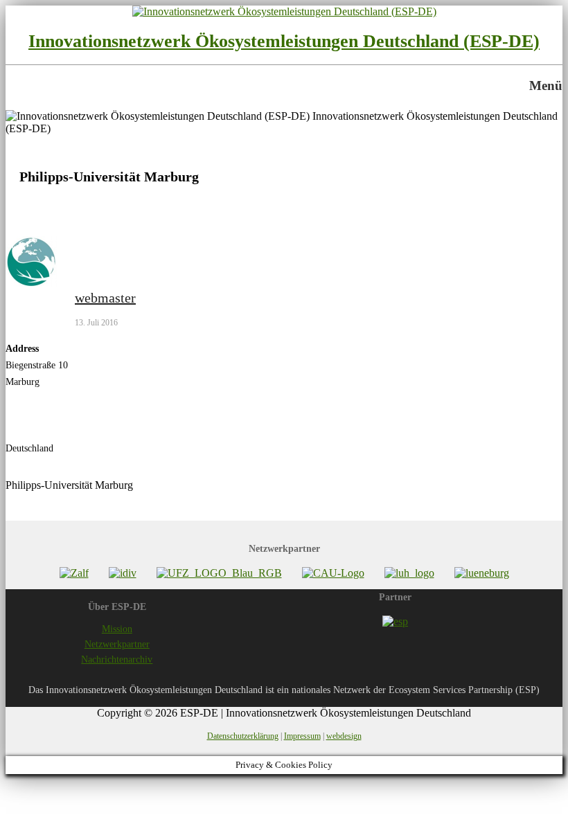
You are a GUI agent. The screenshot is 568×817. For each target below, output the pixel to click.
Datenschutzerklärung (242, 736)
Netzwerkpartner (117, 644)
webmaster (105, 297)
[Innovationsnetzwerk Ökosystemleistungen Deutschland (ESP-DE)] (284, 11)
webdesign (344, 736)
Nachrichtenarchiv (116, 659)
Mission (117, 629)
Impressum (302, 736)
